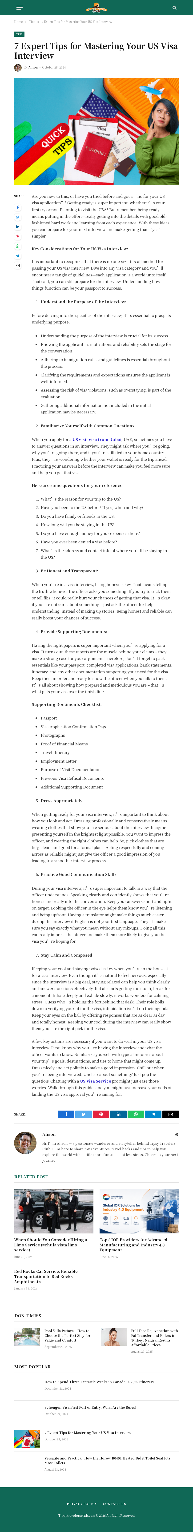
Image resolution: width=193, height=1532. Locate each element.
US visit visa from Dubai (96, 439)
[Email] (17, 265)
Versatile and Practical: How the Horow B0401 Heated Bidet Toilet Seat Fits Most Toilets (107, 1460)
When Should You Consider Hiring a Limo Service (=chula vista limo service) (50, 1245)
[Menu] (19, 7)
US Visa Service (95, 1081)
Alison (33, 67)
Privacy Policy (82, 1503)
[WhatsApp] (17, 246)
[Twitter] (17, 217)
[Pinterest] (17, 236)
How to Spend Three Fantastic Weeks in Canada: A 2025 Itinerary (99, 1381)
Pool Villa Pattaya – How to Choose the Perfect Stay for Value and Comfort (67, 1335)
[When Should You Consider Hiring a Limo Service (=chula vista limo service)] (53, 1211)
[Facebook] (17, 207)
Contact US (114, 1503)
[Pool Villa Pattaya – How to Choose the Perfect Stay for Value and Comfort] (27, 1337)
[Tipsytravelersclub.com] (97, 7)
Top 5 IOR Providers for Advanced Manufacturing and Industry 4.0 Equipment (133, 1245)
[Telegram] (17, 255)
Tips (19, 34)
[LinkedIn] (17, 226)
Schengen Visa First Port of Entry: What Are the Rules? (90, 1407)
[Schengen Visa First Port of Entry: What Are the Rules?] (27, 1413)
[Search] (174, 7)
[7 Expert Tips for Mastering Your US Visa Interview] (96, 131)
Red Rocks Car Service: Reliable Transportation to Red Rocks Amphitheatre (46, 1276)
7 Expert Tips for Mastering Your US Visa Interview (87, 1432)
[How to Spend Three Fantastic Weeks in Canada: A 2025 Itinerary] (27, 1388)
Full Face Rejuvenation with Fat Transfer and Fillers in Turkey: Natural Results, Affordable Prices (154, 1337)
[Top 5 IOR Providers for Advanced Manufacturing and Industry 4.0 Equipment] (139, 1211)
